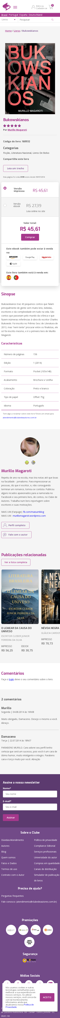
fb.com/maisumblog (33, 511)
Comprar (30, 237)
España (23, 14)
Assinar (11, 817)
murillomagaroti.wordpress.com (29, 515)
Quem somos (8, 857)
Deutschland (35, 14)
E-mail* (7, 801)
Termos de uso (9, 869)
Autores (5, 845)
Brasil (4, 14)
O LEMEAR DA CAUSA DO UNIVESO (16, 630)
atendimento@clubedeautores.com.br (20, 417)
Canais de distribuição (45, 869)
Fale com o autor (18, 534)
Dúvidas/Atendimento (12, 839)
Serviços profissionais (45, 851)
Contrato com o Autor (12, 874)
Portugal (13, 14)
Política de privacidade (45, 839)
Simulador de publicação (46, 877)
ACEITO (47, 997)
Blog (3, 851)
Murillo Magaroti (17, 129)
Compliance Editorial (44, 845)
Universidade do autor (45, 857)
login (11, 679)
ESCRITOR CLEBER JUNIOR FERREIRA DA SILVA (15, 637)
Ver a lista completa (15, 562)
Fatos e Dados (9, 863)
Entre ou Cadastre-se (41, 7)
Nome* (7, 788)
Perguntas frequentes (12, 895)
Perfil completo (16, 525)
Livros (17, 30)
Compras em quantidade (47, 863)
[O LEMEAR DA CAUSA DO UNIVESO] (20, 597)
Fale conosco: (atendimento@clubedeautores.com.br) (29, 901)
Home (8, 30)
